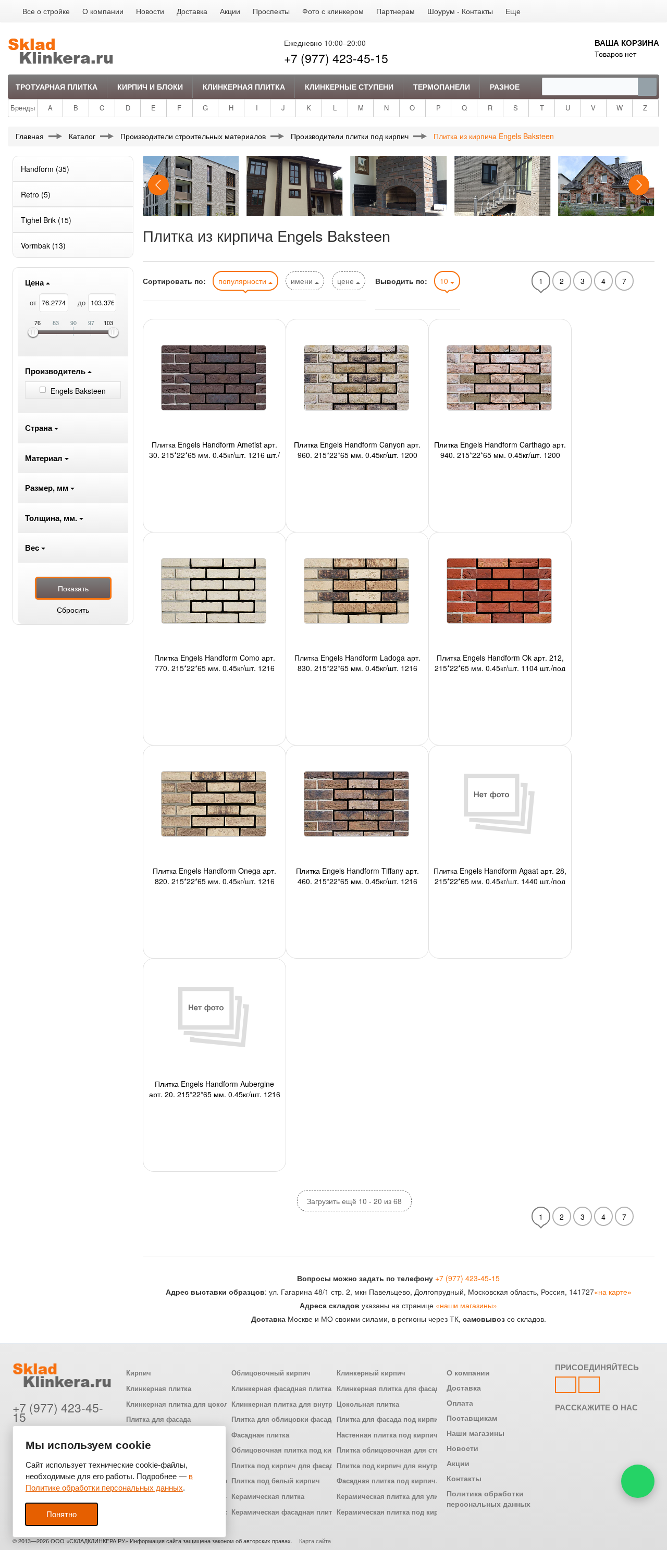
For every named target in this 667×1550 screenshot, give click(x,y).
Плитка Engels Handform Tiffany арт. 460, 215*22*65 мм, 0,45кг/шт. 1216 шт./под (357, 874)
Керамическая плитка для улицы (392, 1496)
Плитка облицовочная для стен (390, 1450)
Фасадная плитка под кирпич (386, 1480)
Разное (505, 86)
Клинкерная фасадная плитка (281, 1388)
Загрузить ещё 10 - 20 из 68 (354, 1201)
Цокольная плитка (368, 1404)
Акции (230, 11)
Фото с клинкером (333, 11)
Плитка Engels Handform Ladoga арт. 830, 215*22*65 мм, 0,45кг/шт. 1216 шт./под (357, 661)
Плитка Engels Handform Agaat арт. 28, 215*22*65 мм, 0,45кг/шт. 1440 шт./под (500, 874)
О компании (102, 11)
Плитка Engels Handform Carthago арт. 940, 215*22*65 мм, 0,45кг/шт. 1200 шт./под (500, 448)
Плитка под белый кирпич (275, 1480)
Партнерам (395, 11)
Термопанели (441, 86)
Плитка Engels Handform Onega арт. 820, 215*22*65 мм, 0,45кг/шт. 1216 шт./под (214, 874)
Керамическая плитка (267, 1496)
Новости (150, 11)
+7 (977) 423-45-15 (336, 58)
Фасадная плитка (260, 1435)
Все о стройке (46, 11)
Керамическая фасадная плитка (285, 1512)
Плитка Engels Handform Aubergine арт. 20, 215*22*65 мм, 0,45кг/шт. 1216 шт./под (214, 1087)
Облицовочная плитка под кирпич (289, 1450)
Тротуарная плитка (56, 86)
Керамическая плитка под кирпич (394, 1512)
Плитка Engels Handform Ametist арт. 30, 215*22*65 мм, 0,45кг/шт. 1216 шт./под (214, 448)
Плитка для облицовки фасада (283, 1419)
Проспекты (271, 11)
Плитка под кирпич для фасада (284, 1465)
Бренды (22, 108)
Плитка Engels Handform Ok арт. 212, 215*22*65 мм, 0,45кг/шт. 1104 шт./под (500, 661)
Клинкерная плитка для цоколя (179, 1404)
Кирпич (138, 1373)
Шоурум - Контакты (460, 11)
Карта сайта (315, 1540)
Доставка (192, 11)
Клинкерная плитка (244, 86)
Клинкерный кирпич (371, 1373)
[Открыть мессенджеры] (637, 1481)
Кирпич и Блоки (150, 86)
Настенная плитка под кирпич (387, 1435)
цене (346, 281)
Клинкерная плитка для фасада (390, 1388)
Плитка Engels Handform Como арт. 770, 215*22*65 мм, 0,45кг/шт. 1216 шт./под (214, 661)
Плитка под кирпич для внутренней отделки (411, 1465)
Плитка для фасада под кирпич (389, 1419)
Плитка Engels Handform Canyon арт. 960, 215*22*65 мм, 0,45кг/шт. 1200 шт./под (357, 448)
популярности (243, 281)
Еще (513, 11)
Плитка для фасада (158, 1419)
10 (445, 281)
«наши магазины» (466, 1305)
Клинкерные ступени (349, 86)
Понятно (61, 1514)
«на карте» (613, 1291)
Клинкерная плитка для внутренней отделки (306, 1404)
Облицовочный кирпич (271, 1373)
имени (303, 281)
